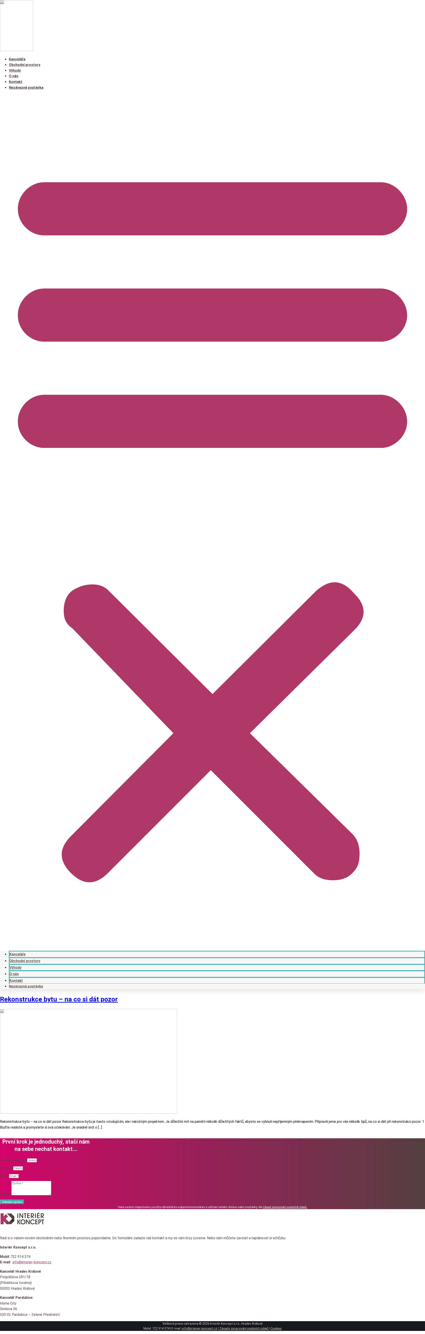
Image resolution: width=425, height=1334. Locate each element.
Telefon (6, 1168)
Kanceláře (17, 59)
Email (4, 1176)
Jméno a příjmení (13, 1160)
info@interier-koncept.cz (32, 1262)
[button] (212, 520)
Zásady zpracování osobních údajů (244, 1328)
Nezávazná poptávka (26, 87)
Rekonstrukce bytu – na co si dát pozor (59, 999)
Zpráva (6, 1194)
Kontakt (15, 82)
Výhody (15, 70)
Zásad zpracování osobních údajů (285, 1207)
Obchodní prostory (24, 65)
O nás (13, 76)
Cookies (276, 1328)
